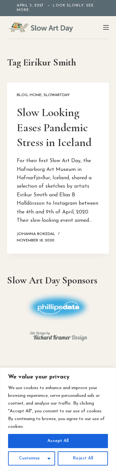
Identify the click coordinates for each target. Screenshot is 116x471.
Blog (22, 95)
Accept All (58, 440)
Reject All (83, 458)
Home (36, 95)
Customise (29, 458)
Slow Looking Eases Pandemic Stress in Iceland (54, 127)
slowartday (57, 95)
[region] (58, 419)
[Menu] (106, 27)
